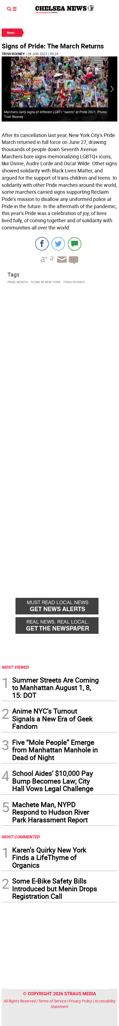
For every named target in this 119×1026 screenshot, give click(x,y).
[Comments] (74, 243)
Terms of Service (52, 1001)
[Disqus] (59, 362)
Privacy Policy (80, 1001)
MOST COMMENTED (21, 836)
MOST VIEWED (15, 667)
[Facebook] (42, 243)
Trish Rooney (13, 53)
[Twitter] (58, 243)
